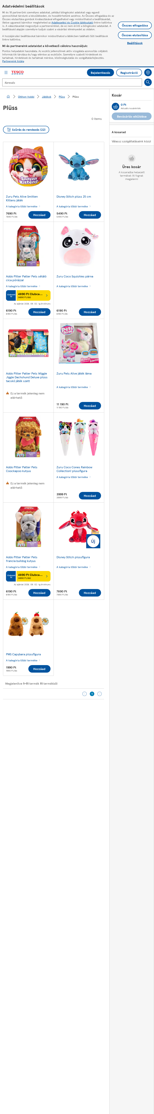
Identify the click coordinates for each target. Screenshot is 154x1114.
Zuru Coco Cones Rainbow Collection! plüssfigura (74, 469)
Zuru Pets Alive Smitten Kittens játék (22, 198)
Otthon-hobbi (26, 96)
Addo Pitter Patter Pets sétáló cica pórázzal (26, 278)
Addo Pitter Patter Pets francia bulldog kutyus (21, 559)
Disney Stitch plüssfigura (73, 557)
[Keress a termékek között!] (148, 82)
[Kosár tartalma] (115, 106)
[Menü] (6, 72)
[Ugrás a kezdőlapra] (17, 72)
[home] (8, 97)
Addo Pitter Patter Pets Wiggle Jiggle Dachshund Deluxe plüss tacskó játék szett (27, 377)
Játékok (46, 96)
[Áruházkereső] (148, 72)
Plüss (62, 96)
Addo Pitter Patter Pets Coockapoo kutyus (21, 469)
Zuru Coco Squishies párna (75, 276)
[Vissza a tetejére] (79, 708)
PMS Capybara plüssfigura (23, 654)
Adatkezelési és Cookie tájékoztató (72, 22)
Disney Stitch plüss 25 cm (74, 196)
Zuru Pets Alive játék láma (74, 373)
